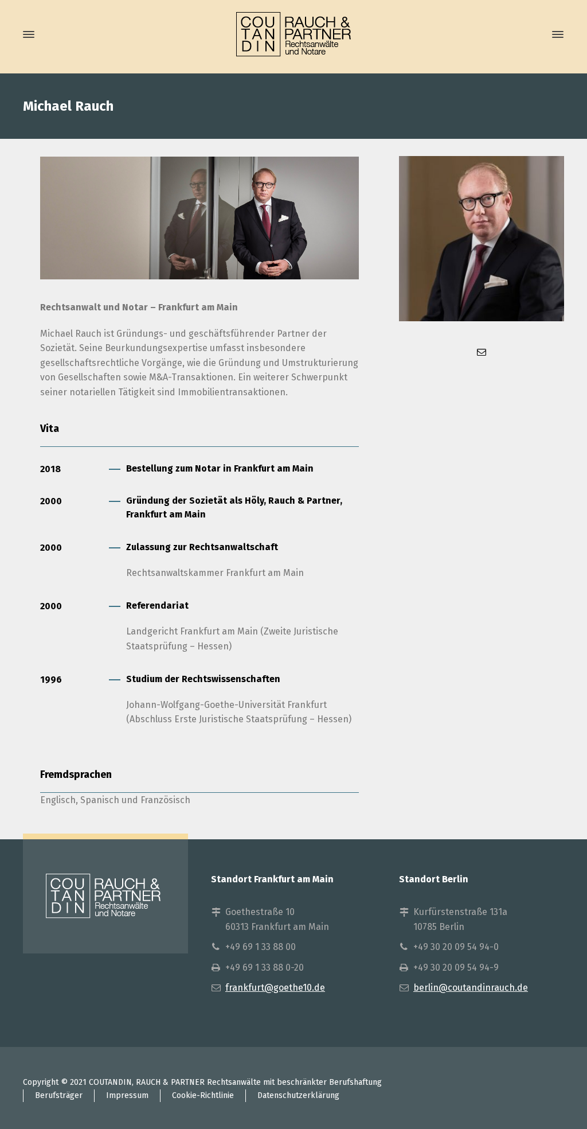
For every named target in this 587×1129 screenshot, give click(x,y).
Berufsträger (59, 1095)
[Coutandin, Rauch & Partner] (293, 34)
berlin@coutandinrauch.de (470, 987)
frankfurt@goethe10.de (275, 987)
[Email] (481, 352)
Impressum (127, 1095)
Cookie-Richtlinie (203, 1095)
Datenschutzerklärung (298, 1095)
